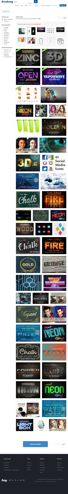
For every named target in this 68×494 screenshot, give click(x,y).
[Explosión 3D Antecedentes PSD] (41, 425)
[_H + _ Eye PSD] (52, 145)
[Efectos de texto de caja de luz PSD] (24, 425)
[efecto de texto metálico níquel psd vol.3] (41, 298)
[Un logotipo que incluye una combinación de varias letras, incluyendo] (31, 31)
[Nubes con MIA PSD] (53, 181)
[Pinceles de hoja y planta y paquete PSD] (27, 95)
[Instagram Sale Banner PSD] (28, 408)
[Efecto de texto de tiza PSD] (28, 199)
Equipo (59, 465)
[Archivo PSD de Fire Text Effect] (54, 199)
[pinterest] (15, 480)
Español (42, 465)
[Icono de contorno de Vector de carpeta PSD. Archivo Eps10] (60, 41)
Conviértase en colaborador (11, 470)
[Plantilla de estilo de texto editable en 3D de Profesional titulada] (41, 29)
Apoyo (29, 467)
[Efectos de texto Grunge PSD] (54, 264)
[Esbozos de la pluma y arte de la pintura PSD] (53, 95)
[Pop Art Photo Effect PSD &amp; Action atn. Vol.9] (57, 111)
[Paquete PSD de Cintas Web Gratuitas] (28, 127)
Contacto (59, 470)
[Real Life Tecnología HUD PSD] (23, 298)
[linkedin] (23, 480)
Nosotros (59, 462)
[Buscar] (36, 1)
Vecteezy (6, 465)
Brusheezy (7, 462)
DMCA (29, 470)
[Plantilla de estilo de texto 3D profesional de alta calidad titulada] (60, 29)
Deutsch (42, 470)
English (42, 462)
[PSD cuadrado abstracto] (60, 229)
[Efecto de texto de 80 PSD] (28, 76)
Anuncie (29, 465)
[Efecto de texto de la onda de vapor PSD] (54, 76)
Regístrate (63, 5)
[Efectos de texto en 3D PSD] (54, 57)
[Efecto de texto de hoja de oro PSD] (41, 215)
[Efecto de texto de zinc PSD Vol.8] (28, 57)
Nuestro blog (60, 467)
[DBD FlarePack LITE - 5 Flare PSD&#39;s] (23, 215)
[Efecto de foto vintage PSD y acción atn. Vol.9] (58, 298)
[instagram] (18, 480)
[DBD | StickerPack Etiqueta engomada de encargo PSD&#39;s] (41, 111)
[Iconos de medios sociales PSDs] (54, 163)
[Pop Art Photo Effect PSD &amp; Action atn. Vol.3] (54, 314)
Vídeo (26, 5)
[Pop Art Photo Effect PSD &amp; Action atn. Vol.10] (27, 145)
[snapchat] (21, 480)
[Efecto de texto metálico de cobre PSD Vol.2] (28, 370)
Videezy (6, 467)
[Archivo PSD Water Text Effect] (27, 181)
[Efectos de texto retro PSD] (54, 352)
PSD (30, 5)
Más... (41, 472)
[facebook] (10, 480)
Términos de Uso (39, 481)
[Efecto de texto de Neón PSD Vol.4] (54, 333)
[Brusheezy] (7, 1)
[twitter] (13, 480)
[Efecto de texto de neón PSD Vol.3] (58, 215)
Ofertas (29, 462)
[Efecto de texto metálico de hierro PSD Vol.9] (28, 389)
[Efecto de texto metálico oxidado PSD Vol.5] (54, 370)
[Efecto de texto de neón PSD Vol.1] (24, 111)
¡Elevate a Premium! (45, 5)
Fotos (22, 5)
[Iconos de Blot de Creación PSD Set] (43, 229)
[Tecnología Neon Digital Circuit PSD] (29, 283)
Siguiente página (35, 444)
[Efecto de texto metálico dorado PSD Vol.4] (54, 127)
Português (43, 467)
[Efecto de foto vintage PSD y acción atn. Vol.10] (57, 425)
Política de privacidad (50, 481)
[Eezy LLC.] (4, 480)
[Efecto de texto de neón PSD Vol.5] (54, 389)
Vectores (17, 5)
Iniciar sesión (55, 5)
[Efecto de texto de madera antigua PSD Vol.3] (25, 229)
